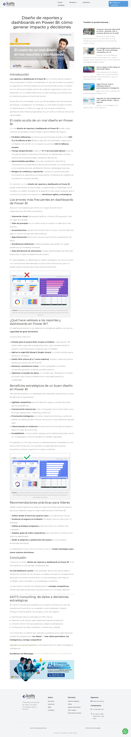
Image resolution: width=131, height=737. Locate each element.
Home (60, 2)
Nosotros (86, 2)
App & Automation (74, 707)
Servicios (72, 2)
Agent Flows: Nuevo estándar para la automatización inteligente (107, 86)
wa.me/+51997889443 (43, 654)
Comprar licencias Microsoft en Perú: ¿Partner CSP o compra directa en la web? (108, 31)
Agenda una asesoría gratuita (23, 645)
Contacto (61, 5)
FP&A (70, 704)
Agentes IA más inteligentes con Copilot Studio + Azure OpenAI (108, 100)
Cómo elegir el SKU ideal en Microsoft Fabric (108, 68)
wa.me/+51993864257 (63, 654)
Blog (49, 707)
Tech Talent (72, 710)
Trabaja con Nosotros (116, 4)
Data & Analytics (73, 701)
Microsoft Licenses (74, 713)
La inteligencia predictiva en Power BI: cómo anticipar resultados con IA (108, 50)
